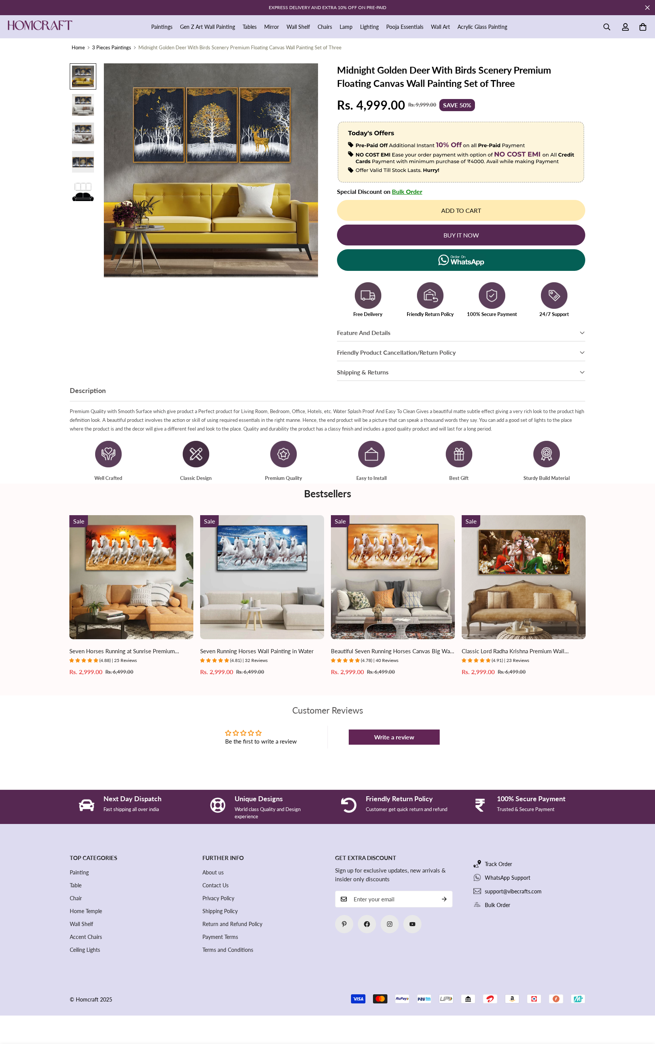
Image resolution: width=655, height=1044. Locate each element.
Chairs (325, 27)
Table (75, 885)
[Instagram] (390, 924)
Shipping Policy (220, 911)
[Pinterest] (344, 924)
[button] (643, 27)
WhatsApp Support (507, 877)
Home (78, 47)
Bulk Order (407, 191)
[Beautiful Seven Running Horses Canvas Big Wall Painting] (393, 577)
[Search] (607, 27)
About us (213, 872)
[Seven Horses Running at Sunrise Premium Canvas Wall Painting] (131, 577)
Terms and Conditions (227, 950)
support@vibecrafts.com (513, 891)
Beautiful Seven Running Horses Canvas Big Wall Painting (392, 652)
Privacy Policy (218, 898)
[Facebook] (367, 924)
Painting (79, 872)
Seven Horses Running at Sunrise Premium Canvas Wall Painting (122, 652)
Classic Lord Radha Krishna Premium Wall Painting (513, 652)
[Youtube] (412, 924)
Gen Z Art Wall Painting (207, 27)
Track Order (498, 864)
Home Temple (86, 911)
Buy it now (461, 235)
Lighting (369, 27)
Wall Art (440, 27)
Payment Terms (220, 937)
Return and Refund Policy (232, 924)
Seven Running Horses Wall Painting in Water (256, 651)
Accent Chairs (86, 937)
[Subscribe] (444, 899)
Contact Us (215, 885)
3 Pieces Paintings (111, 47)
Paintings (161, 27)
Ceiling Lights (85, 950)
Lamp (346, 27)
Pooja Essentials (404, 27)
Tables (250, 27)
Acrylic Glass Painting (482, 27)
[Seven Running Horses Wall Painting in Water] (262, 577)
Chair (76, 898)
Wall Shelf (298, 27)
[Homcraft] (40, 27)
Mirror (271, 27)
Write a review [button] (394, 737)
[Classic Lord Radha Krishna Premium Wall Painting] (524, 577)
